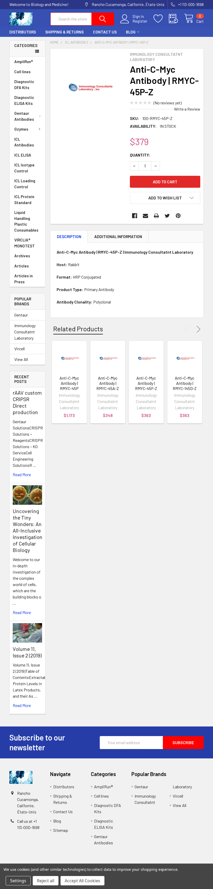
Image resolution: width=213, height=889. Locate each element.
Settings (18, 881)
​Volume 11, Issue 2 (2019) (27, 652)
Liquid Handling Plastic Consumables (26, 221)
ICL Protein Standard (24, 199)
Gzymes (21, 129)
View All (21, 359)
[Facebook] (134, 215)
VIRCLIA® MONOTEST (24, 243)
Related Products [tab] (78, 329)
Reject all (45, 881)
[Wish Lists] (161, 18)
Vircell (19, 348)
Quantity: (140, 154)
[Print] (156, 215)
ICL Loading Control (24, 183)
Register (139, 21)
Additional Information (118, 236)
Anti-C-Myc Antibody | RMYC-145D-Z (185, 383)
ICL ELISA (22, 155)
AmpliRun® (23, 61)
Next (197, 329)
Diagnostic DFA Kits (24, 84)
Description (69, 236)
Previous (187, 329)
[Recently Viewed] (176, 18)
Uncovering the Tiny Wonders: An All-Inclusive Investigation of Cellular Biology (27, 530)
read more (22, 474)
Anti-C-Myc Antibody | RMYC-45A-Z (107, 383)
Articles (21, 266)
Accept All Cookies (82, 881)
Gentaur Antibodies (24, 116)
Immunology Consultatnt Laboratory (25, 331)
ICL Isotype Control (24, 168)
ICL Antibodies (24, 142)
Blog (131, 32)
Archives (22, 255)
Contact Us (105, 32)
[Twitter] (167, 215)
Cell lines (22, 71)
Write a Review (187, 108)
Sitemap (60, 830)
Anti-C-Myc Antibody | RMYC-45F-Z (146, 383)
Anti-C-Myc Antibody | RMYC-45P (69, 383)
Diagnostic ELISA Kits (24, 100)
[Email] (145, 215)
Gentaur (21, 314)
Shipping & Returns (64, 32)
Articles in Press (23, 278)
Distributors (22, 32)
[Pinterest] (178, 215)
